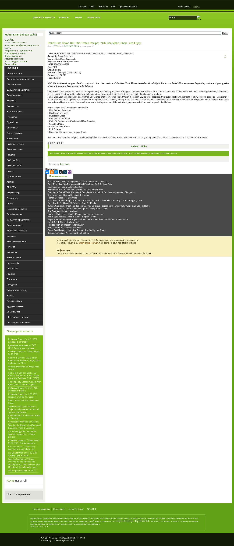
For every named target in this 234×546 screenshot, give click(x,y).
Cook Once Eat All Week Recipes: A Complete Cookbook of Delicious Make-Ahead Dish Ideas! (91, 192)
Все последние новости (15, 61)
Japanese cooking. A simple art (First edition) (68, 233)
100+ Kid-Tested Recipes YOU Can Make (87, 153)
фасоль (96, 524)
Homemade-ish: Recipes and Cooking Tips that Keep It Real (75, 189)
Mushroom (155, 153)
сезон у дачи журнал (76, 524)
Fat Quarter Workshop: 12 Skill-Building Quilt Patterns (22, 454)
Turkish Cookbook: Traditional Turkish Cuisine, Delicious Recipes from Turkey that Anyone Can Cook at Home (99, 206)
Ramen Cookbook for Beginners (62, 198)
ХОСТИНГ (91, 509)
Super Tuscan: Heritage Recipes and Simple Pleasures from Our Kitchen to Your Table (88, 219)
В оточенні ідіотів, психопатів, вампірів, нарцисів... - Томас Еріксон (22, 434)
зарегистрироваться (88, 243)
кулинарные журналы (41, 521)
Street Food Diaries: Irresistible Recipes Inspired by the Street (76, 230)
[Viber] (69, 172)
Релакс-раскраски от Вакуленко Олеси (23, 368)
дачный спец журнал (122, 518)
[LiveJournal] (65, 172)
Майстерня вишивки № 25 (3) (22, 470)
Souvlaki (124, 153)
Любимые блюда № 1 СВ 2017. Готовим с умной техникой (23, 395)
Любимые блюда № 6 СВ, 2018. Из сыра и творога (23, 389)
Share (108, 153)
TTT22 (57, 46)
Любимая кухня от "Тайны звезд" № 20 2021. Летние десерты (24, 441)
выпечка (78, 518)
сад (113, 521)
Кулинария (65, 164)
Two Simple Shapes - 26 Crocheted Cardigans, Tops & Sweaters (24, 426)
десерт (142, 518)
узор (89, 524)
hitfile (144, 146)
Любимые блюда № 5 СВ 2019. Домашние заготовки (23, 340)
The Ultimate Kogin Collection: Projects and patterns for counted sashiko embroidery (23, 409)
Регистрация (184, 6)
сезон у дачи (59, 524)
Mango (147, 153)
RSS (113, 6)
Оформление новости (14, 53)
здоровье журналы (175, 518)
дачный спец (105, 518)
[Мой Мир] (56, 172)
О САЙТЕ (9, 40)
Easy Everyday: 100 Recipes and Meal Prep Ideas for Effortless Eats (80, 184)
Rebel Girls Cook (61, 153)
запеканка (160, 518)
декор (136, 518)
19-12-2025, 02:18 (71, 46)
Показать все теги (39, 526)
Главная (82, 6)
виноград (68, 518)
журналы (151, 518)
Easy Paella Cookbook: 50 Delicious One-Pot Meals (72, 203)
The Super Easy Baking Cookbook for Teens (68, 195)
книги (195, 518)
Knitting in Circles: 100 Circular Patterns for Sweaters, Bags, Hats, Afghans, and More (24, 360)
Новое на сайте (75, 509)
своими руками (45, 524)
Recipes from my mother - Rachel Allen (66, 225)
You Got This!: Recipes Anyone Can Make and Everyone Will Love (78, 181)
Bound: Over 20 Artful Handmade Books (23, 401)
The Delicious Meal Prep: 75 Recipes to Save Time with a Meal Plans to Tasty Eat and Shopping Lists (95, 200)
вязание (95, 518)
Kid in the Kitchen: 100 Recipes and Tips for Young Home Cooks (77, 208)
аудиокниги (48, 518)
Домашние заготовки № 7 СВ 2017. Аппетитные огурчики (22, 346)
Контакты (103, 6)
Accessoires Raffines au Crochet (23, 422)
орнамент (106, 521)
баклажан (59, 518)
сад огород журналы (132, 521)
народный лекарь (93, 521)
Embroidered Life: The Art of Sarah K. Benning (24, 416)
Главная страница (41, 509)
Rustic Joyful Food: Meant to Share (64, 227)
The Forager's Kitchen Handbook (63, 211)
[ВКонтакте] (47, 172)
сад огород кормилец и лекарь (164, 521)
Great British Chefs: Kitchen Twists (64, 222)
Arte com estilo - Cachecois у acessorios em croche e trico (21, 447)
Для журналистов (12, 56)
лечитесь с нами (76, 521)
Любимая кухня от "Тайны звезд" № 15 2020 (24, 352)
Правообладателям (128, 6)
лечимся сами (60, 521)
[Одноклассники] (52, 172)
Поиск (93, 6)
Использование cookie (15, 42)
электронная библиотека (54, 7)
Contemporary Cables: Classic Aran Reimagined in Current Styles (24, 383)
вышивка (86, 518)
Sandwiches (138, 153)
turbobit (135, 146)
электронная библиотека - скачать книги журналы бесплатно (35, 539)
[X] (61, 172)
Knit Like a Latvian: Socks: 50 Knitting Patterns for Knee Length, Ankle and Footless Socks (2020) (23, 375)
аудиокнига (36, 518)
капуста (188, 518)
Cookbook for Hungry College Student (65, 187)
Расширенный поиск (14, 59)
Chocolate (164, 153)
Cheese (173, 153)
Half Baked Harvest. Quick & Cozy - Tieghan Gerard (72, 217)
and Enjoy (115, 153)
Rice (131, 153)
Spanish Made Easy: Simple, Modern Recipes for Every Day (76, 214)
